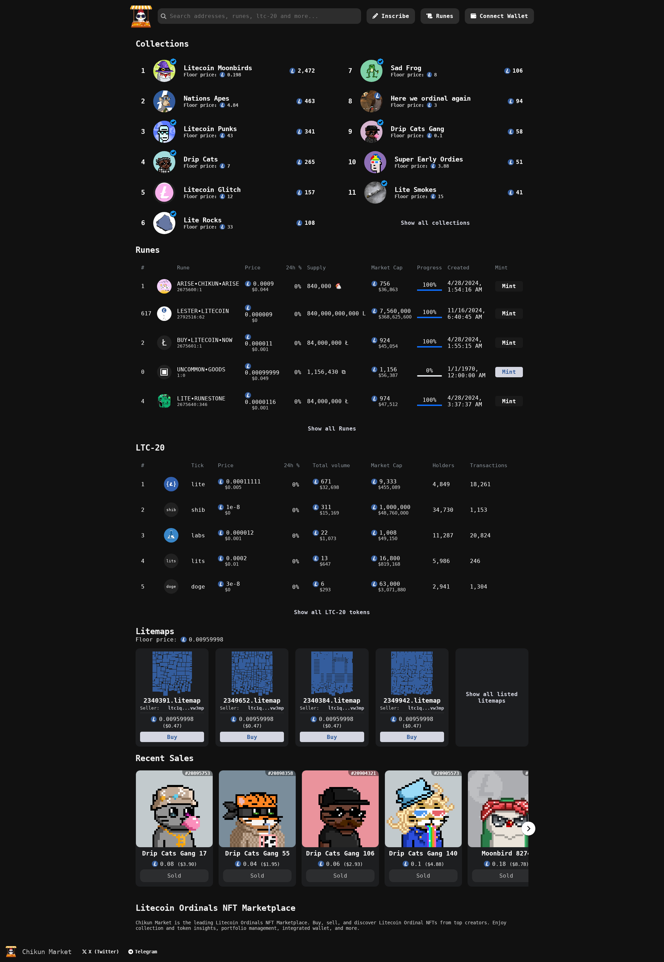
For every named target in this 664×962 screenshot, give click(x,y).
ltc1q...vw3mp (186, 708)
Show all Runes (332, 428)
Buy (172, 737)
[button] (528, 834)
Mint (509, 286)
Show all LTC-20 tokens (332, 612)
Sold (174, 875)
